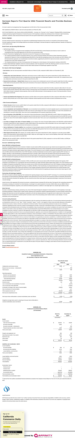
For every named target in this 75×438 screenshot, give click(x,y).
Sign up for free (12, 432)
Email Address (7, 426)
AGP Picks (3, 1)
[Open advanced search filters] (65, 15)
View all (72, 1)
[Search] (62, 15)
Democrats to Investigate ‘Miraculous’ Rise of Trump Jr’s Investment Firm (47, 2)
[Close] (22, 412)
